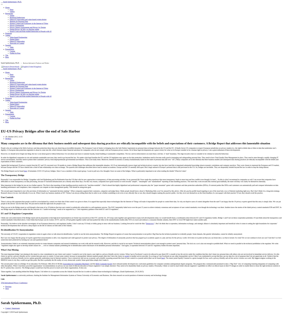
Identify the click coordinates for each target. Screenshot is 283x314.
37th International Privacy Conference (14, 283)
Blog (7, 57)
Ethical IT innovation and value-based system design (28, 19)
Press (11, 9)
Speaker (8, 45)
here (25, 171)
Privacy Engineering (17, 25)
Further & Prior (15, 53)
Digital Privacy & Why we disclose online (24, 29)
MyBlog (8, 139)
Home (7, 7)
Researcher (9, 13)
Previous (8, 287)
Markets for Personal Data (19, 21)
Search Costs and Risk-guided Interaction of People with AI (30, 31)
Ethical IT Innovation (17, 41)
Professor (8, 33)
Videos (12, 11)
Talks (11, 47)
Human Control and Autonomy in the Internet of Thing (29, 23)
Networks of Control (17, 43)
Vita (6, 55)
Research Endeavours (17, 17)
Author (7, 35)
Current (12, 51)
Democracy (150, 223)
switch (127, 256)
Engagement (9, 49)
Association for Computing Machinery (76, 264)
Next (7, 288)
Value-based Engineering (18, 37)
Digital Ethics (14, 39)
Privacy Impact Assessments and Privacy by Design (28, 27)
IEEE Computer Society (104, 264)
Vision (12, 15)
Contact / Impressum (12, 308)
